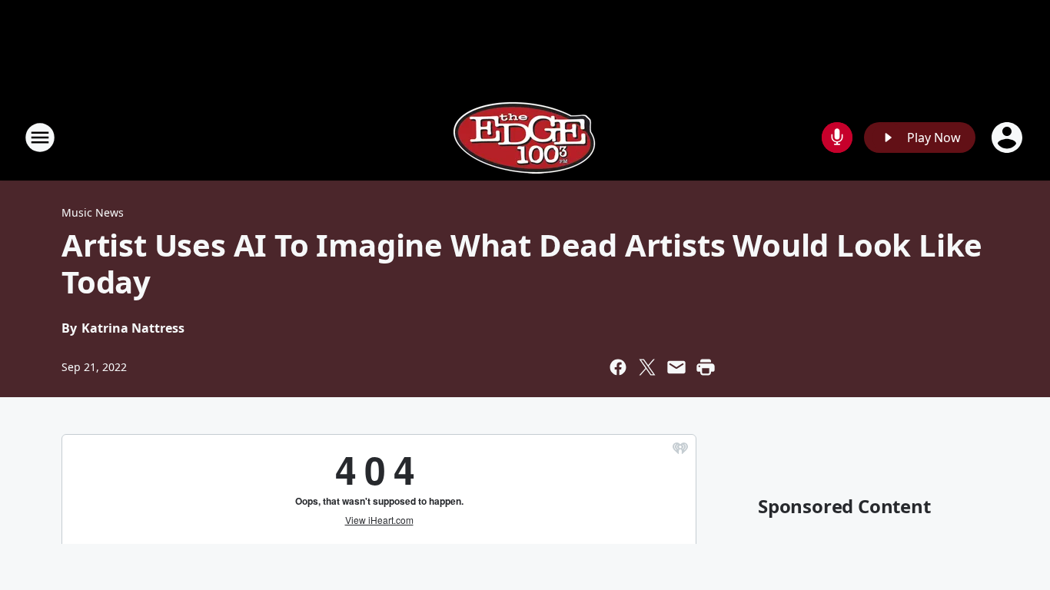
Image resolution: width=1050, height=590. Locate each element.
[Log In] (1008, 137)
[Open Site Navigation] (40, 137)
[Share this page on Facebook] (618, 367)
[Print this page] (705, 367)
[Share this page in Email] (676, 367)
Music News (92, 212)
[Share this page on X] (647, 367)
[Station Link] (525, 137)
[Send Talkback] (837, 137)
